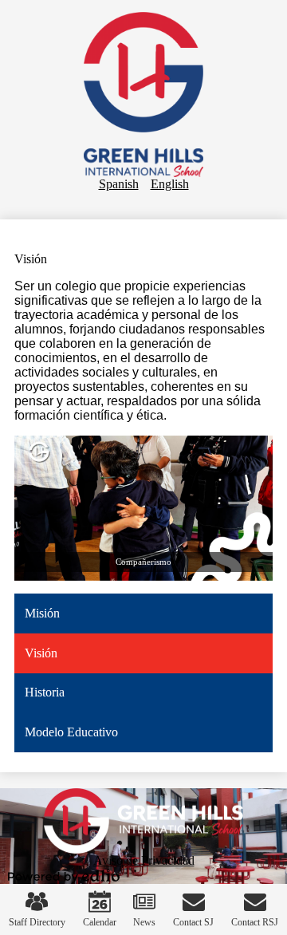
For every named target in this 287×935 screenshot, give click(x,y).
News (144, 922)
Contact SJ (193, 922)
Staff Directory (37, 922)
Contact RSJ (254, 922)
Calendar (99, 922)
